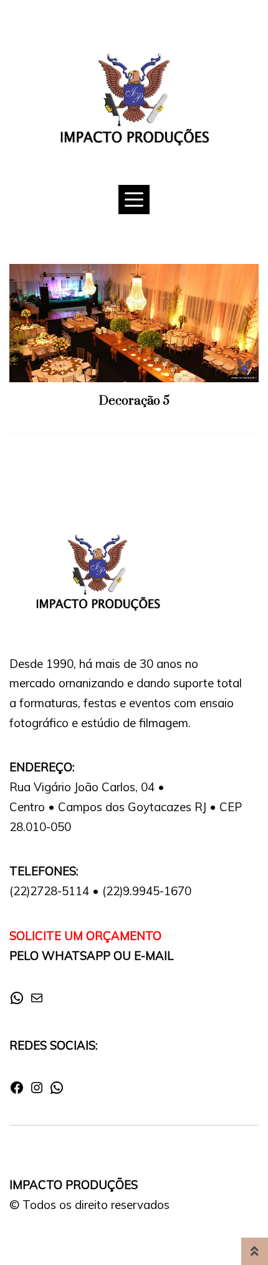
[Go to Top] (254, 1251)
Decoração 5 (134, 401)
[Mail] (36, 1001)
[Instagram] (36, 1091)
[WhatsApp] (16, 1001)
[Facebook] (16, 1091)
